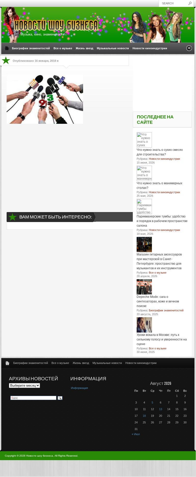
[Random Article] (189, 49)
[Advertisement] (68, 163)
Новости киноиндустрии (150, 48)
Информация (79, 387)
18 (144, 415)
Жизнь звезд (84, 48)
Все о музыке (63, 48)
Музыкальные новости (113, 48)
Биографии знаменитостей (31, 48)
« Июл (136, 434)
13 (160, 409)
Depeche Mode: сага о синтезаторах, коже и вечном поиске (158, 301)
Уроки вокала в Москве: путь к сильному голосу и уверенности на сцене (162, 339)
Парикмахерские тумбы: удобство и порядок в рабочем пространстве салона (162, 221)
